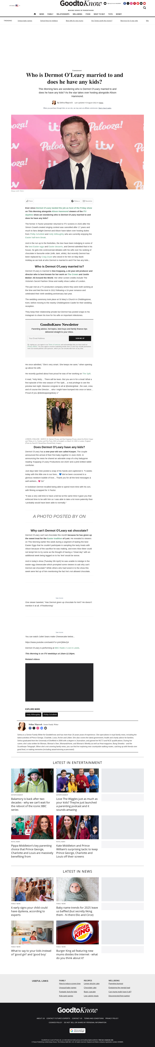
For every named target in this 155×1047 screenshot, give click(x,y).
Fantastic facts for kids (68, 992)
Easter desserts (56, 246)
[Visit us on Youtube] (144, 3)
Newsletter (88, 201)
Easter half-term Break (35, 237)
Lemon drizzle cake (92, 984)
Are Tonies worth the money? (101, 21)
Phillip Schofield (37, 234)
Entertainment (77, 70)
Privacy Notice (32, 346)
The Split (86, 374)
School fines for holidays (49, 21)
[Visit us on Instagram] (131, 3)
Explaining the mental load (119, 988)
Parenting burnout (116, 984)
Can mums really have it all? (120, 992)
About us (41, 1018)
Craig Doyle (47, 257)
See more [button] (59, 598)
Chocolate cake (90, 988)
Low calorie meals (91, 996)
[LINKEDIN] (42, 728)
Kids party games (66, 996)
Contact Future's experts (58, 1018)
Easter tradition (54, 538)
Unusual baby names (67, 988)
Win (147, 21)
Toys (110, 14)
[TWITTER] (34, 728)
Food (88, 14)
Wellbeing (77, 14)
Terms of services (55, 344)
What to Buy (99, 14)
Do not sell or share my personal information (85, 1022)
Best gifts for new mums (74, 21)
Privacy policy (111, 1018)
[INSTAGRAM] (38, 728)
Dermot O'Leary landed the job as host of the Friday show (64, 208)
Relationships (63, 14)
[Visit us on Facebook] (124, 3)
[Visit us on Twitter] (128, 3)
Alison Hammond (60, 211)
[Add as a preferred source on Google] (77, 1030)
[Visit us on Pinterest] (134, 3)
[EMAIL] (46, 728)
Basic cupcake (90, 992)
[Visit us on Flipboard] (138, 3)
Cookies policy (55, 1022)
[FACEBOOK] (31, 728)
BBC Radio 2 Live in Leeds (67, 648)
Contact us (77, 1018)
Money (119, 14)
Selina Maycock (66, 102)
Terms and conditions (94, 1018)
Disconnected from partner (119, 996)
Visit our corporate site (105, 1040)
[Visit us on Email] (141, 3)
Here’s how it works (104, 108)
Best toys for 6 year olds (129, 21)
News (41, 14)
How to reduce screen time (70, 984)
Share (31, 201)
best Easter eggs (36, 246)
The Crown (73, 274)
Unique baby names (25, 21)
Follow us (77, 201)
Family (50, 14)
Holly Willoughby (56, 234)
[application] (59, 682)
